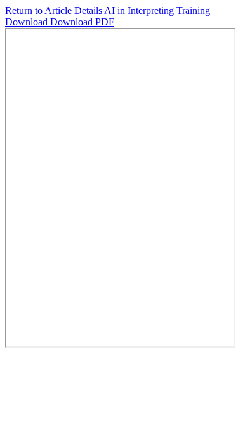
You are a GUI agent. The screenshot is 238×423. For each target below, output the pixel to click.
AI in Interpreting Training (157, 10)
